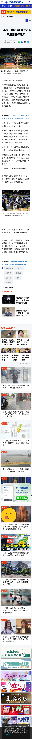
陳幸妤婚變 (19, 6)
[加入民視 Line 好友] (16, 492)
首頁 (4, 6)
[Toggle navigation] (2, 2)
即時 (10, 6)
